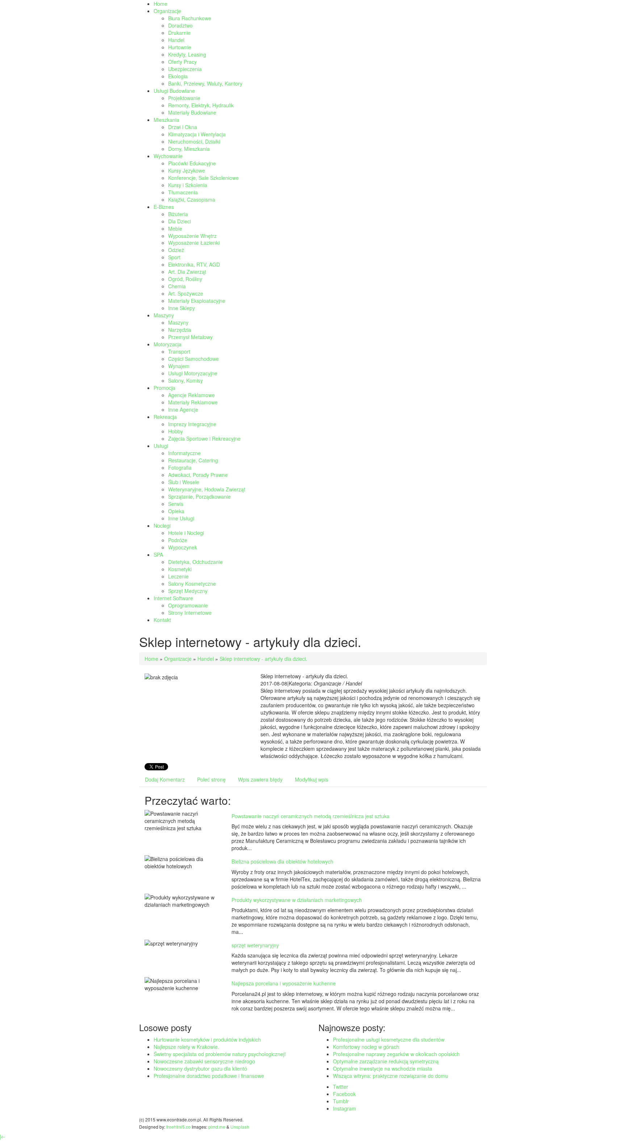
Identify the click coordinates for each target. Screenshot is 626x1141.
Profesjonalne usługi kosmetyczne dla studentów (389, 1039)
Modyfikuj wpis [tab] (311, 779)
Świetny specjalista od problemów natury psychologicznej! (220, 1054)
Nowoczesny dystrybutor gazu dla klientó (200, 1068)
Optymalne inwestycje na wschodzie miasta (382, 1068)
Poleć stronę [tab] (211, 779)
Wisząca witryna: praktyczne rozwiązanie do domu (390, 1075)
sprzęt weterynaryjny (255, 945)
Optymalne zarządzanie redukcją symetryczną (386, 1061)
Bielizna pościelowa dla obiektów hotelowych (282, 861)
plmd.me (216, 1127)
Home (151, 658)
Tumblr (341, 1101)
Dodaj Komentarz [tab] (165, 779)
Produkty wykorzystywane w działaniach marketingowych (296, 899)
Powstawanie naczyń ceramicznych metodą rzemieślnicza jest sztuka (310, 816)
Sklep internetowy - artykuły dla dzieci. (263, 658)
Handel (205, 658)
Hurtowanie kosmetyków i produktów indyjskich (207, 1039)
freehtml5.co (178, 1127)
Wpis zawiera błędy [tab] (260, 779)
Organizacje (178, 658)
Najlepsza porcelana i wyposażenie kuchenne (283, 983)
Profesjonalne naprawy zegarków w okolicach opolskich (396, 1054)
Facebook (344, 1093)
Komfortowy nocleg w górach (366, 1046)
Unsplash (239, 1127)
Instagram (344, 1108)
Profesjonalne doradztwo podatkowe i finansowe (209, 1075)
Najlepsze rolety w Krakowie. (186, 1046)
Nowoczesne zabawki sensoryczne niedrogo (204, 1061)
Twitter (340, 1086)
